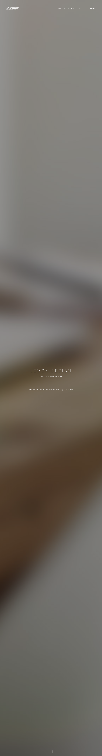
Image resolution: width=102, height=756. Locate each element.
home (58, 8)
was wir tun (69, 8)
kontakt (92, 8)
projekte (81, 8)
